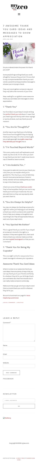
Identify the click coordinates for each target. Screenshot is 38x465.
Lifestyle (20, 302)
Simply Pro (20, 458)
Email (5, 354)
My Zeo (19, 7)
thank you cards (26, 187)
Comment (7, 323)
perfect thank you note (14, 114)
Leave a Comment (9, 302)
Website (6, 363)
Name (5, 345)
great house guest (16, 239)
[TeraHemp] (7, 418)
